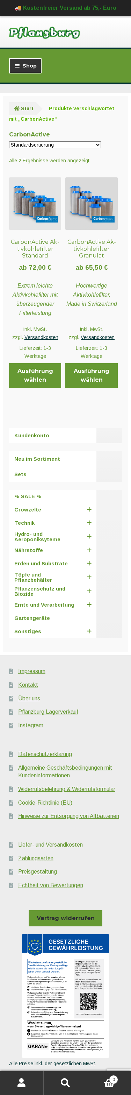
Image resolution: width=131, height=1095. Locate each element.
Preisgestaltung (37, 872)
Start (27, 108)
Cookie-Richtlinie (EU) (45, 803)
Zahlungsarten (35, 858)
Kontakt (28, 685)
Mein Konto (22, 1083)
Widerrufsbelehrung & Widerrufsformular (66, 789)
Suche (65, 1083)
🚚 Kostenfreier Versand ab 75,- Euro (65, 8)
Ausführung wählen (35, 375)
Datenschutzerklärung (45, 754)
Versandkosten (41, 337)
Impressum (31, 671)
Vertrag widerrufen (66, 918)
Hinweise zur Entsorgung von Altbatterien (68, 816)
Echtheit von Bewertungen (50, 885)
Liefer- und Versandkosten (50, 845)
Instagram (30, 725)
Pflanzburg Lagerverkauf (48, 712)
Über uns (29, 698)
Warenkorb (101, 1077)
